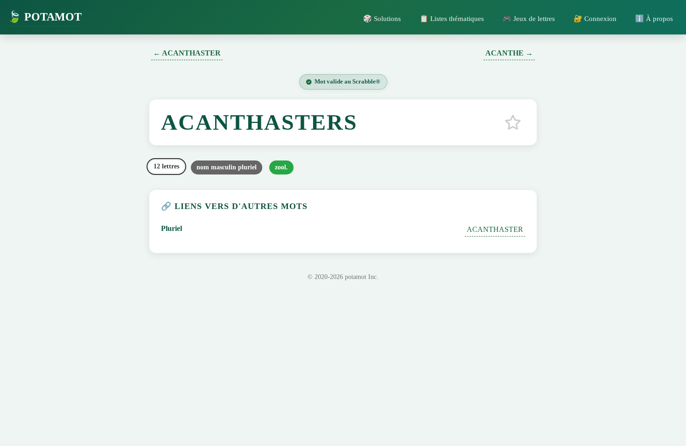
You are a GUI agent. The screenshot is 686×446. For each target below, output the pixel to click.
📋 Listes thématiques (452, 18)
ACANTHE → (509, 53)
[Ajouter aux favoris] (513, 122)
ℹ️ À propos (654, 18)
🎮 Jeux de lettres (529, 18)
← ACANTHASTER (187, 53)
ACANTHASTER (495, 229)
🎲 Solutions (382, 18)
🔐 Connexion (595, 18)
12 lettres (166, 166)
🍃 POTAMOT (44, 17)
